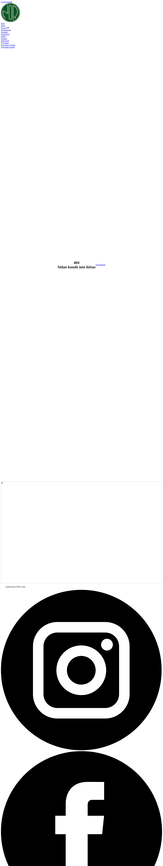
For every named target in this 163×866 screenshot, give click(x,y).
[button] (8, 28)
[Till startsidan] (10, 21)
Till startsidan (100, 265)
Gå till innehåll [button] (6, 2)
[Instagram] (81, 750)
